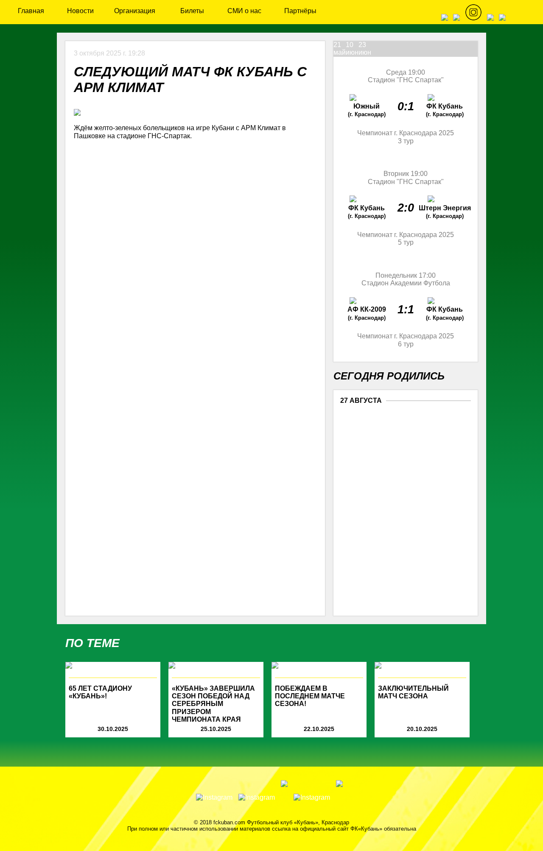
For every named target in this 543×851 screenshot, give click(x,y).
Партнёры (300, 10)
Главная (31, 10)
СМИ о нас (244, 10)
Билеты (192, 10)
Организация (134, 10)
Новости (80, 10)
